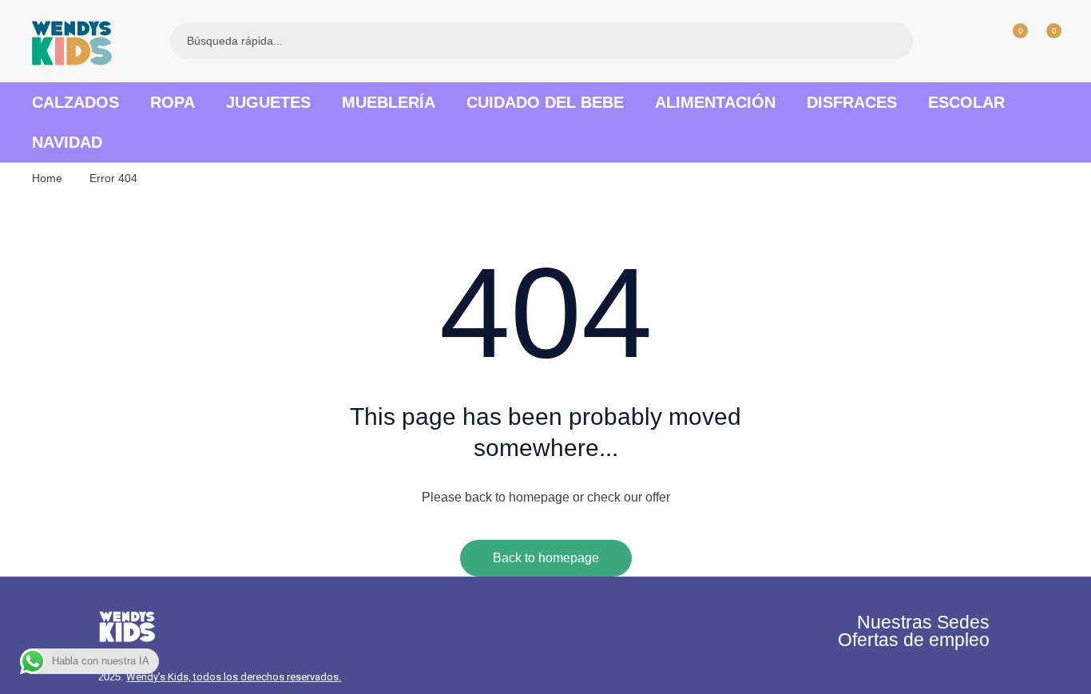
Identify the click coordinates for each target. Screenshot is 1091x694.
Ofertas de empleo (914, 639)
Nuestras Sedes (923, 622)
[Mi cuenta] (977, 40)
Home (47, 178)
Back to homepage (546, 558)
